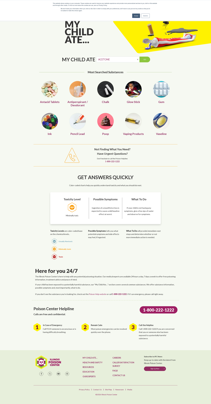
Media (129, 389)
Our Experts (89, 376)
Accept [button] (136, 16)
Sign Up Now (155, 369)
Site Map (108, 389)
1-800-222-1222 (112, 161)
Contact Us (119, 375)
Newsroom (119, 389)
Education (88, 372)
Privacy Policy (84, 389)
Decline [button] (145, 16)
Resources (88, 367)
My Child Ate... (90, 358)
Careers (117, 358)
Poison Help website (97, 294)
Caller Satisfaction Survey (123, 364)
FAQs (115, 370)
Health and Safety (92, 362)
